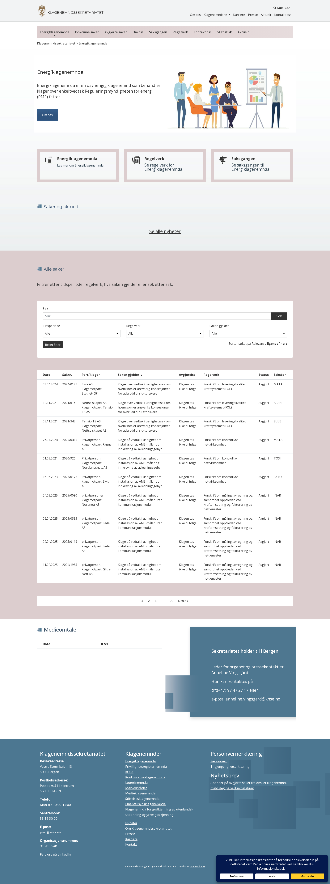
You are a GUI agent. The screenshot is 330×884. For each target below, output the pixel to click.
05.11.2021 (50, 421)
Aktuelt (266, 15)
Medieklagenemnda (140, 793)
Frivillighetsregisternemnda (146, 766)
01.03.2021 (50, 458)
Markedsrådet (136, 788)
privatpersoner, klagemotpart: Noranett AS (93, 500)
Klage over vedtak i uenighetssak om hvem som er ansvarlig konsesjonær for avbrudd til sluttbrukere (144, 388)
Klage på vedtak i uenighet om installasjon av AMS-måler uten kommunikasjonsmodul (140, 500)
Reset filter (53, 345)
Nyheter (131, 823)
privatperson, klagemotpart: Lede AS (96, 523)
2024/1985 (69, 565)
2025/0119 (69, 541)
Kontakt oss (282, 15)
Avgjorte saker (115, 32)
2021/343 (68, 421)
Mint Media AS (197, 866)
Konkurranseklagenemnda (145, 777)
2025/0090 (69, 495)
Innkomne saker (87, 32)
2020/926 (68, 458)
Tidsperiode (51, 326)
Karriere (239, 15)
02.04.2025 (50, 518)
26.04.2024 (50, 440)
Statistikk (224, 32)
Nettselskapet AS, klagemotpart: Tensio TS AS (97, 407)
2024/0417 (69, 440)
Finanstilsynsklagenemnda (145, 804)
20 (171, 601)
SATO (278, 477)
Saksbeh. (280, 375)
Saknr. (67, 375)
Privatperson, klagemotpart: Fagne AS (97, 444)
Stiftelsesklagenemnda (142, 798)
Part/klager (91, 375)
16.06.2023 (50, 477)
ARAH (278, 403)
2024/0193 (69, 384)
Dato (46, 375)
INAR (277, 495)
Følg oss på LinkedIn (55, 854)
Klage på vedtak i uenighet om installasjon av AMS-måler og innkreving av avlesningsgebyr (140, 444)
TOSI (277, 458)
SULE (277, 421)
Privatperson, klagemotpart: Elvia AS (95, 481)
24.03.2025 (50, 495)
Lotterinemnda (136, 782)
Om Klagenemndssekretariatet (148, 828)
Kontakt (131, 844)
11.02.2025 (50, 565)
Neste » (183, 601)
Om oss (195, 15)
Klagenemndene (216, 15)
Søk (280, 8)
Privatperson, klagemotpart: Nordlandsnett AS (94, 463)
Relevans (258, 343)
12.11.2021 (50, 403)
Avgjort (264, 384)
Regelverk (180, 32)
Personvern (218, 761)
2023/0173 (69, 477)
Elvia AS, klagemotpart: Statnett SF (92, 388)
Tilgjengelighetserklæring (229, 766)
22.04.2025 (50, 541)
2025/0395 (69, 518)
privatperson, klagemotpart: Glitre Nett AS (96, 569)
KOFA (129, 772)
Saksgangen (158, 32)
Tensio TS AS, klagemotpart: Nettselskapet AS (94, 426)
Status (264, 375)
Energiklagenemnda (54, 32)
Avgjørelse (187, 375)
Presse (253, 15)
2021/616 (68, 403)
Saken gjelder (219, 326)
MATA (278, 384)
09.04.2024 (50, 384)
